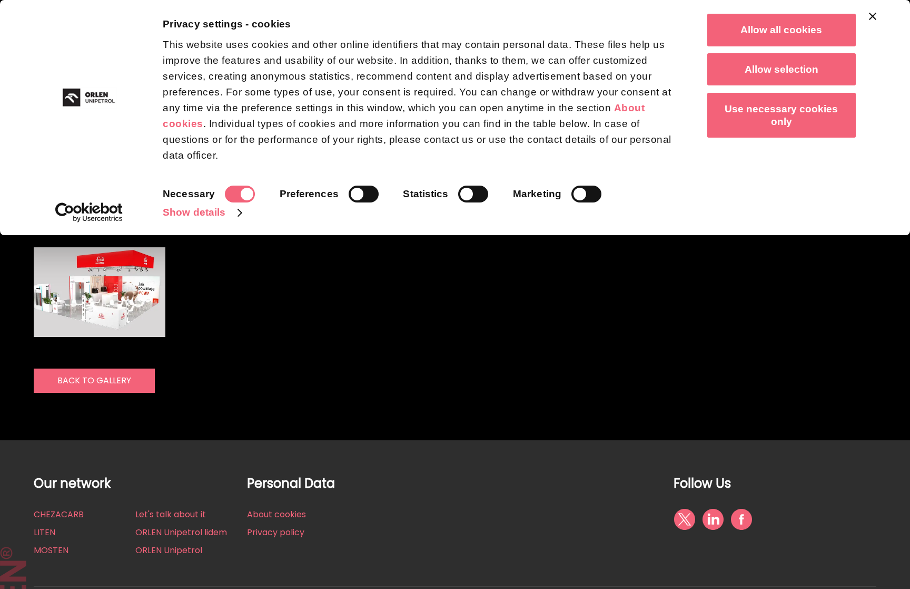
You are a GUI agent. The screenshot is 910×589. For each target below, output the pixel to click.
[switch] (364, 194)
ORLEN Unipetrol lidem (181, 532)
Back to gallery (94, 380)
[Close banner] (872, 16)
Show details (194, 212)
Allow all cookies (781, 29)
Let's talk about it (170, 514)
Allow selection (781, 69)
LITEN (44, 532)
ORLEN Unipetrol (168, 550)
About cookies (276, 514)
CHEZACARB (59, 514)
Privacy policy (275, 532)
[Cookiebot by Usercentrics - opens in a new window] (89, 212)
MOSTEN (51, 550)
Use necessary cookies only (781, 115)
